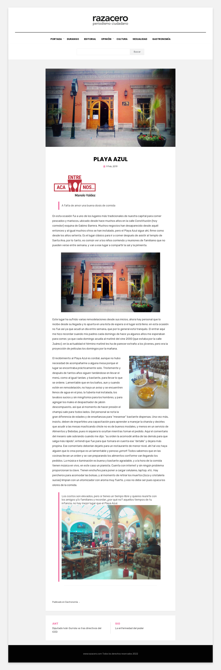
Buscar (137, 52)
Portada (56, 39)
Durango (73, 39)
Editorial (90, 39)
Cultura (122, 39)
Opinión (106, 39)
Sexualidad (140, 39)
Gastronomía (161, 39)
